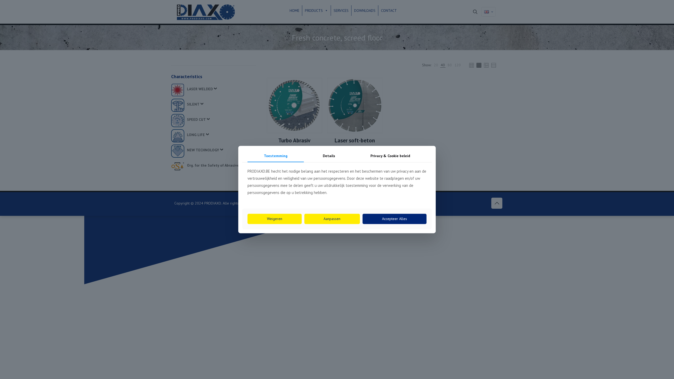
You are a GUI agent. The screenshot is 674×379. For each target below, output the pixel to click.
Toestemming (276, 155)
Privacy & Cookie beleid (390, 155)
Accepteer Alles (394, 218)
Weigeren (274, 218)
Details (329, 155)
